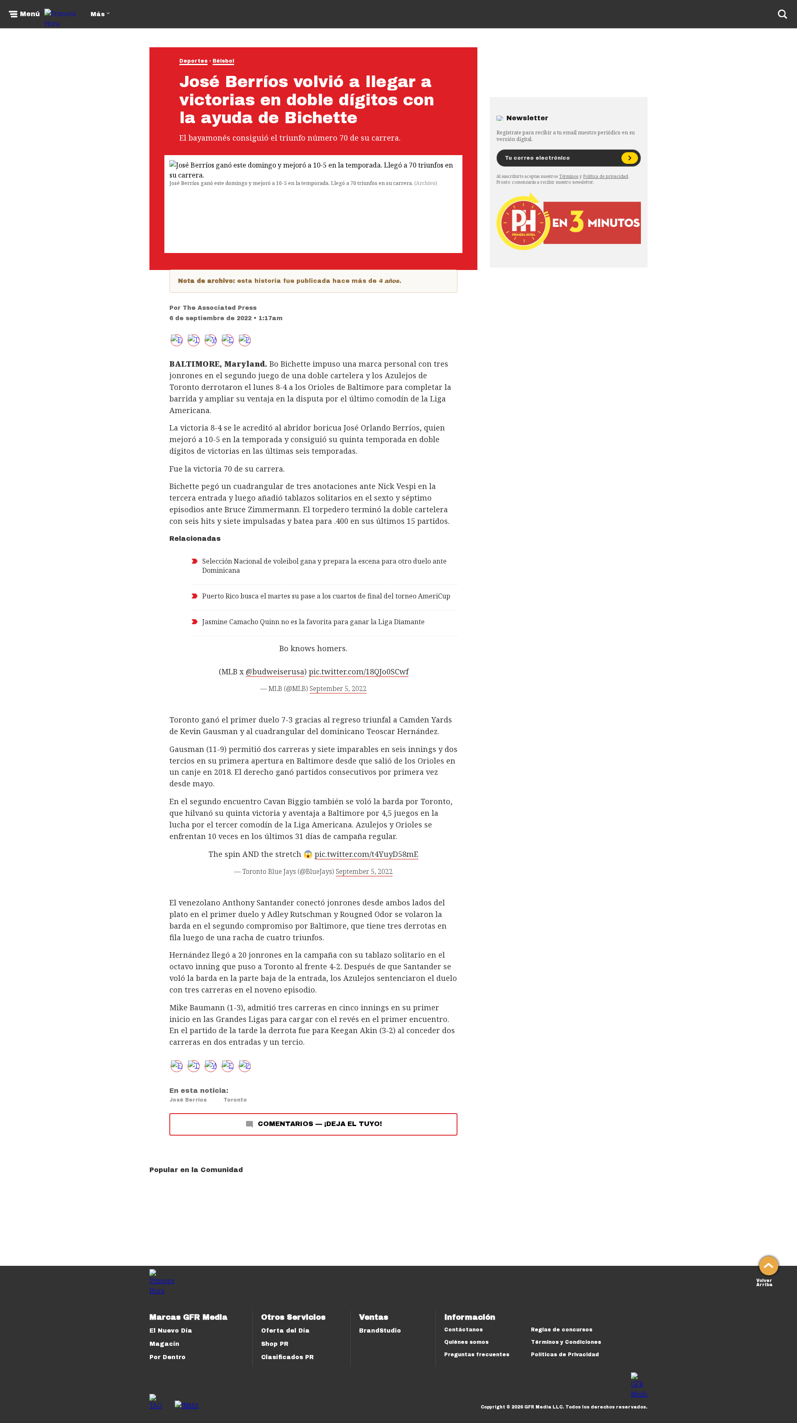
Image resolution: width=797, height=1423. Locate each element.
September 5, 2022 (338, 688)
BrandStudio (380, 1331)
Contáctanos (463, 1330)
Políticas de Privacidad (565, 1354)
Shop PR (274, 1344)
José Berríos (188, 1100)
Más (97, 14)
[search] (782, 14)
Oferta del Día (285, 1331)
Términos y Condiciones (566, 1342)
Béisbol (223, 61)
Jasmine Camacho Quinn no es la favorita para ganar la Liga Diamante (313, 621)
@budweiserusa (275, 671)
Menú (30, 14)
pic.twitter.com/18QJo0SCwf (358, 671)
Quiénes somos (466, 1342)
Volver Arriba (764, 1281)
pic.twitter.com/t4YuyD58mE (366, 854)
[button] (194, 340)
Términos (568, 176)
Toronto (235, 1100)
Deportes (193, 61)
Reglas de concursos (561, 1330)
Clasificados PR (287, 1357)
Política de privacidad (605, 176)
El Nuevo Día (170, 1331)
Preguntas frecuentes (476, 1354)
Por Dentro (167, 1357)
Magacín (164, 1344)
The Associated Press (220, 308)
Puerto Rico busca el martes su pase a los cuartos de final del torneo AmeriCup (326, 596)
